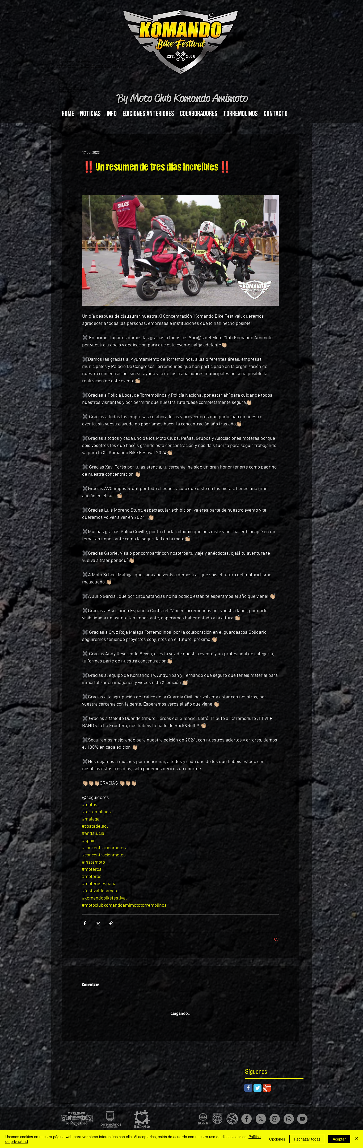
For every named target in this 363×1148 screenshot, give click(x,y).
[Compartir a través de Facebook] (84, 923)
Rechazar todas (307, 1139)
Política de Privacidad (200, 1129)
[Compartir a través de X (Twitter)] (97, 923)
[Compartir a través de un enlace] (110, 923)
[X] (261, 1114)
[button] (112, 114)
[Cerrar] (356, 1139)
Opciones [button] (277, 1139)
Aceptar (339, 1139)
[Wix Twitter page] (257, 1083)
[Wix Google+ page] (267, 1083)
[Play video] (180, 250)
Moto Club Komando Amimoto (90, 1129)
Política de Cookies (171, 1129)
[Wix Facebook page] (248, 1083)
